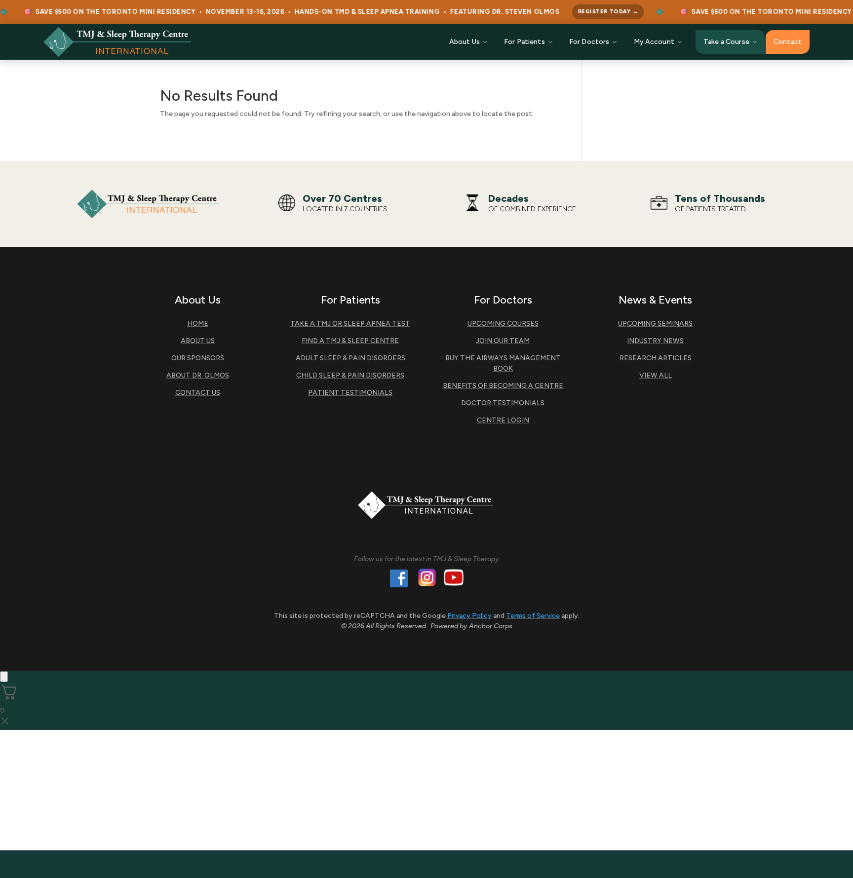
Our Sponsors (197, 358)
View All (655, 375)
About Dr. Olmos (197, 375)
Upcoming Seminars (655, 323)
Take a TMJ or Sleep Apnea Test (350, 323)
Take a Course (726, 42)
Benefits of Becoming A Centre (503, 386)
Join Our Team (503, 341)
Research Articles (656, 358)
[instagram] (427, 579)
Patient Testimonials (350, 392)
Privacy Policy (469, 615)
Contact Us (197, 392)
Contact (788, 42)
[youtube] (454, 579)
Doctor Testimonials (502, 403)
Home (197, 323)
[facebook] (399, 580)
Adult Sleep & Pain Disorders (350, 358)
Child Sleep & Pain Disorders (350, 375)
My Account (654, 42)
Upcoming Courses (503, 323)
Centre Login (503, 420)
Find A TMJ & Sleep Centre (350, 341)
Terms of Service (533, 615)
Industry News (655, 341)
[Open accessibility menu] (4, 676)
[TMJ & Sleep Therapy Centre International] (117, 42)
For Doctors (589, 42)
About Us (464, 42)
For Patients (524, 42)
